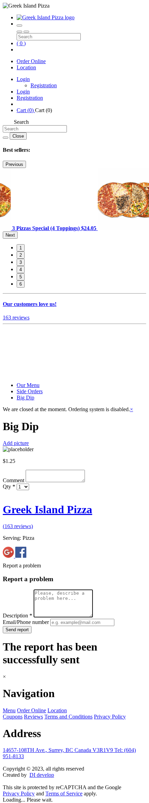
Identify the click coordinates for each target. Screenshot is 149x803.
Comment (14, 480)
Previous (14, 164)
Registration (43, 85)
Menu (9, 710)
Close (18, 136)
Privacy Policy (110, 717)
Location (26, 67)
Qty (9, 486)
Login (23, 79)
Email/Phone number (26, 622)
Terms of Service (63, 793)
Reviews (33, 717)
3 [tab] (20, 262)
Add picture (16, 443)
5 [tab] (20, 276)
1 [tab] (20, 247)
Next (10, 235)
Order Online (31, 61)
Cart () (26, 110)
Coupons (13, 717)
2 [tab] (20, 255)
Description (17, 615)
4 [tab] (20, 269)
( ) (21, 43)
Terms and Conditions (68, 717)
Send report (17, 629)
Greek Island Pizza (47, 509)
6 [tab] (20, 284)
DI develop (41, 775)
